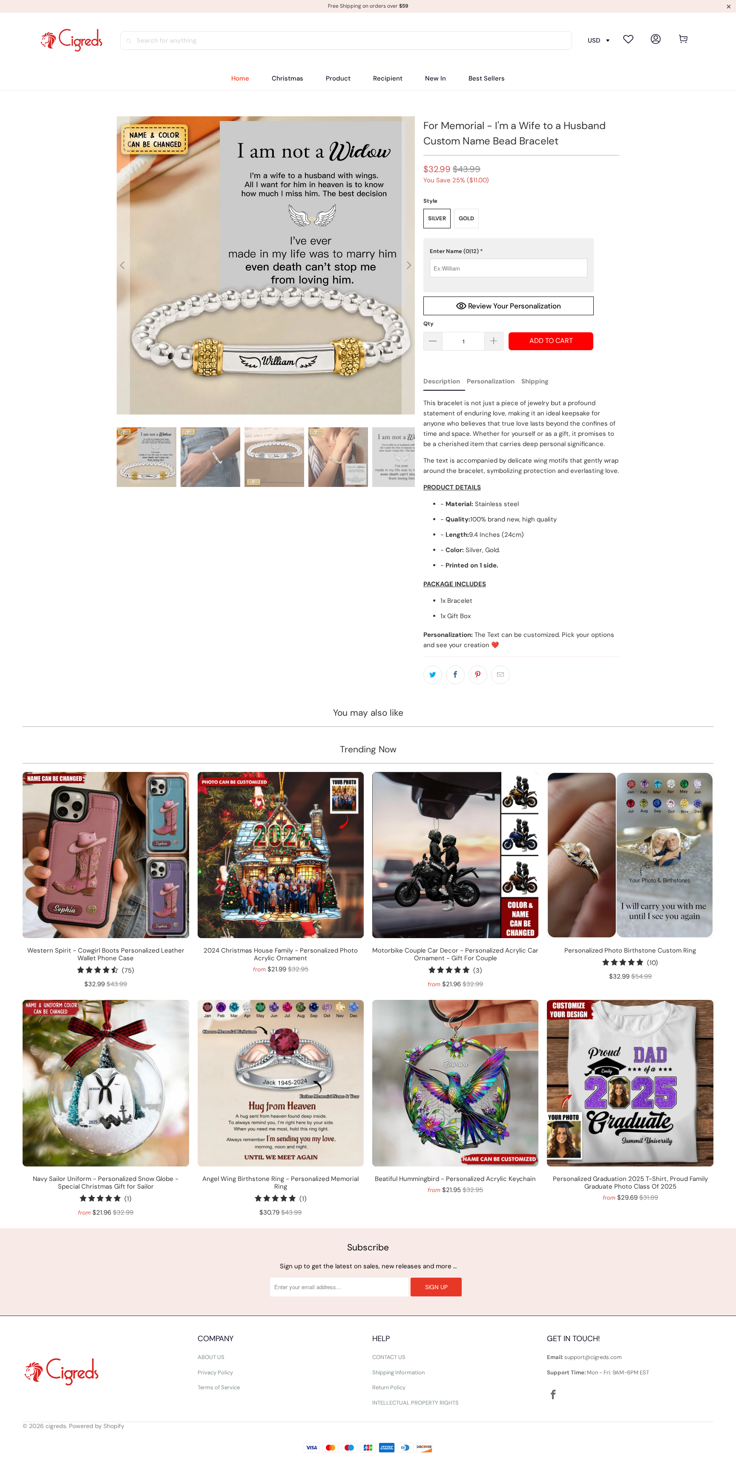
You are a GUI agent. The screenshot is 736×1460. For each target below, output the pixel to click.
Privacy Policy (215, 1372)
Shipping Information (398, 1372)
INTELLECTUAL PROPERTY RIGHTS (415, 1402)
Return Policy (388, 1387)
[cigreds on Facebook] (553, 1395)
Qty (428, 323)
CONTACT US (388, 1357)
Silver (437, 218)
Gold (466, 218)
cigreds (56, 1426)
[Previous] (123, 265)
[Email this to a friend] (500, 674)
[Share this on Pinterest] (478, 674)
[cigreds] (71, 40)
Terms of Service (219, 1387)
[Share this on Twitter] (432, 674)
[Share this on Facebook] (455, 674)
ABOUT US (211, 1357)
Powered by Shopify (96, 1426)
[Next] (408, 265)
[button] (338, 78)
